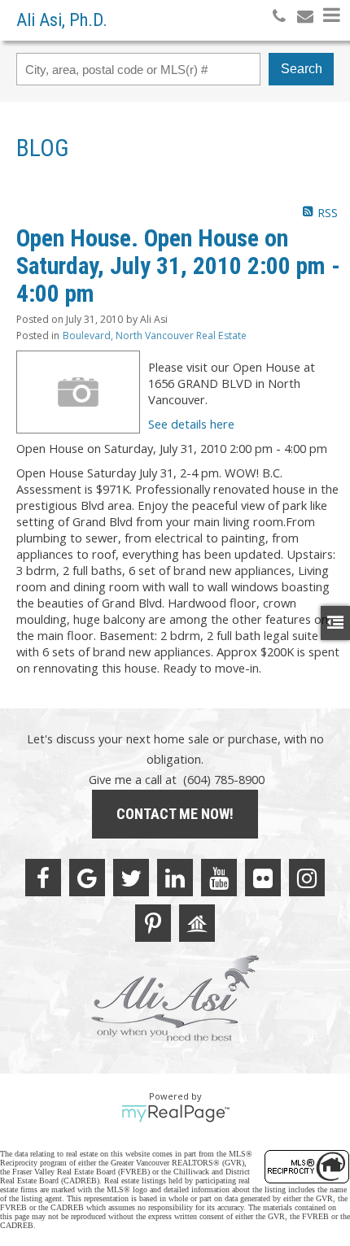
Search (301, 69)
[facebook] (43, 877)
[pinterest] (153, 923)
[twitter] (131, 877)
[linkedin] (175, 877)
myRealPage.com (175, 1113)
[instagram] (307, 877)
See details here (191, 424)
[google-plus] (87, 877)
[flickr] (263, 877)
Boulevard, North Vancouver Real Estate (155, 335)
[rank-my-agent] (197, 923)
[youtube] (219, 877)
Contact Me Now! (175, 813)
